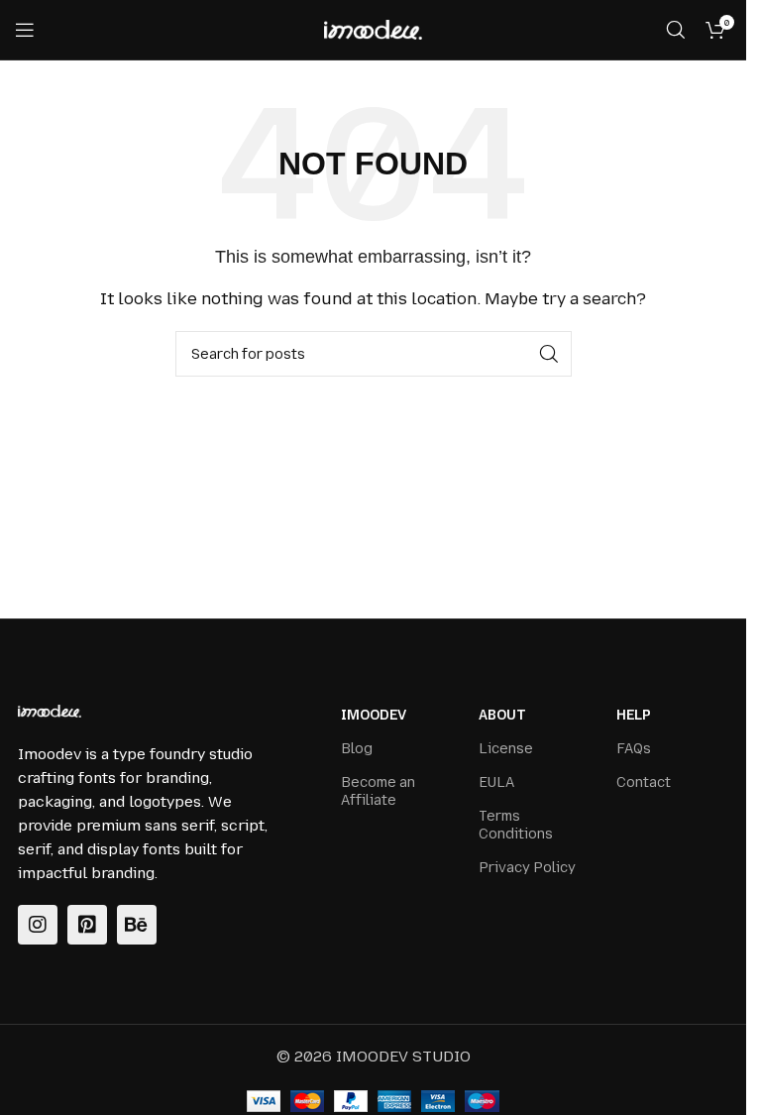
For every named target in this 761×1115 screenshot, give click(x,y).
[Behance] (137, 925)
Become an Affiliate (378, 791)
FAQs (633, 748)
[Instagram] (37, 925)
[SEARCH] (549, 354)
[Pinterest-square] (87, 925)
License (506, 748)
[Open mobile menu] (25, 30)
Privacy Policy (527, 867)
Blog (357, 748)
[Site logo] (373, 29)
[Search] (676, 30)
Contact (643, 782)
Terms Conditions (516, 825)
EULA (496, 782)
